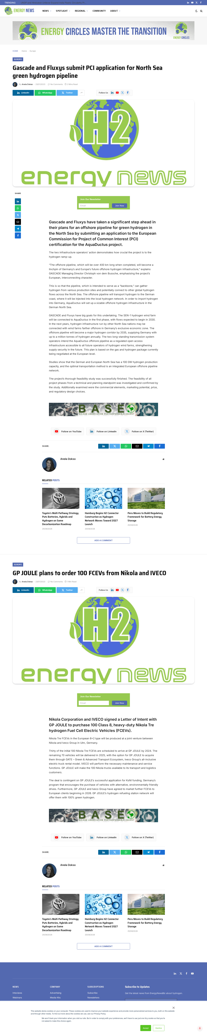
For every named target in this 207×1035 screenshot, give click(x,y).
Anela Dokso (27, 84)
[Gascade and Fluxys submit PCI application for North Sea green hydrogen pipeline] (103, 143)
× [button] (173, 1006)
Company (55, 987)
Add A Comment (103, 540)
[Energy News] (20, 11)
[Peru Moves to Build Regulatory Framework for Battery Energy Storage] (146, 498)
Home (24, 51)
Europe (33, 51)
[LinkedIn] (18, 201)
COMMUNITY (99, 11)
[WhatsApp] (18, 208)
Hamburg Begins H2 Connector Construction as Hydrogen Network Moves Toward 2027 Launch (102, 518)
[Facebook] (18, 235)
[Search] (201, 11)
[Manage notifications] (199, 1028)
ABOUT (114, 11)
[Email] (18, 222)
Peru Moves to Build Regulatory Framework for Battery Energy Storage (55, 2)
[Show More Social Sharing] (81, 93)
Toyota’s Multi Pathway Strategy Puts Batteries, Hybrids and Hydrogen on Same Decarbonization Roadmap (60, 518)
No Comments (56, 84)
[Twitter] (18, 215)
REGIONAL (80, 11)
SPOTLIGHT (62, 11)
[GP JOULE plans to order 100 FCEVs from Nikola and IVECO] (103, 640)
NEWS (45, 11)
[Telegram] (18, 229)
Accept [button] (146, 1028)
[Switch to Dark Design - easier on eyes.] (196, 11)
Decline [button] (158, 1028)
